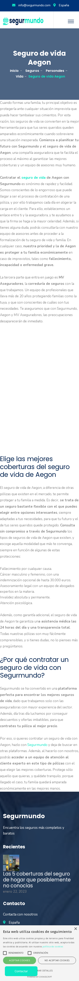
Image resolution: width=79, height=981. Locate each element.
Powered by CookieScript (39, 976)
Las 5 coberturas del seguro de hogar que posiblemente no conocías (37, 879)
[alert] (39, 953)
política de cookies (53, 946)
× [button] (75, 928)
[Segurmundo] (23, 21)
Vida (19, 76)
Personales (55, 70)
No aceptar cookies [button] (57, 960)
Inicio (14, 70)
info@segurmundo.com (34, 5)
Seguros (32, 70)
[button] (39, 970)
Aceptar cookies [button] (19, 960)
